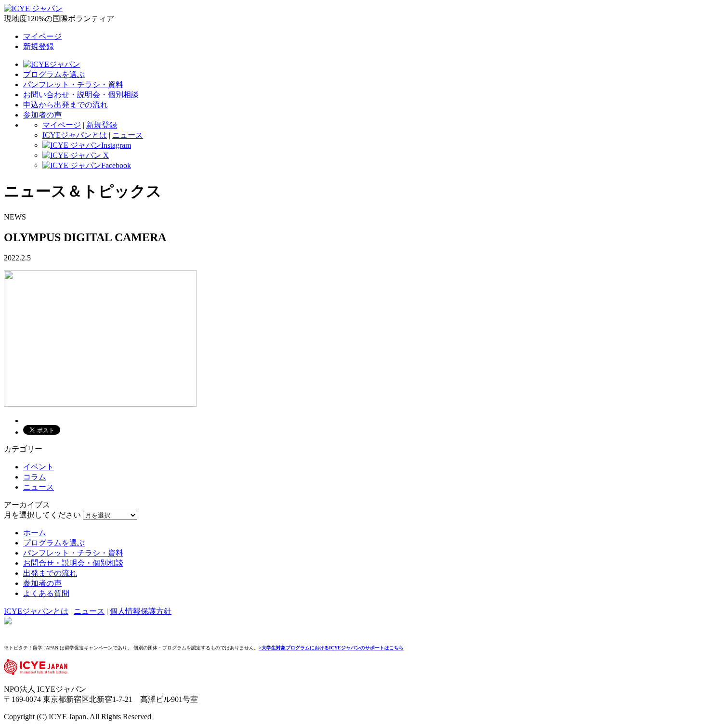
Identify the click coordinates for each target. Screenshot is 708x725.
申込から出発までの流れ (65, 105)
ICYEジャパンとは (74, 135)
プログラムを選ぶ (54, 74)
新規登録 (38, 46)
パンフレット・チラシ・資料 (73, 84)
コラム (34, 477)
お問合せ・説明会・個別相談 (73, 563)
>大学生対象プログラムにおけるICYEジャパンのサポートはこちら (331, 647)
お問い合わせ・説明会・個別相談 (81, 95)
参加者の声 (42, 115)
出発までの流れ (50, 573)
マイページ (42, 36)
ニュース (127, 135)
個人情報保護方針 (140, 611)
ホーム (34, 533)
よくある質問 (46, 593)
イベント (38, 467)
